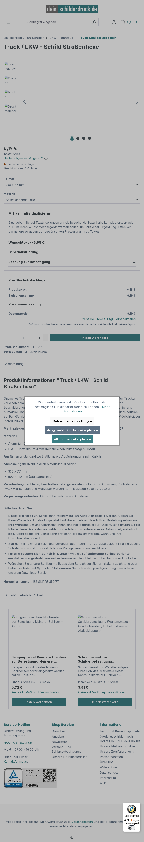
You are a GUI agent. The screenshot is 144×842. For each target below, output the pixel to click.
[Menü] (138, 805)
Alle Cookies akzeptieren (72, 439)
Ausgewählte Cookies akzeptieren (72, 430)
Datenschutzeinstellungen (72, 421)
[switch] (131, 827)
